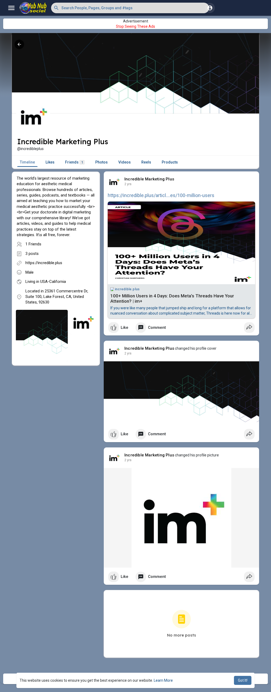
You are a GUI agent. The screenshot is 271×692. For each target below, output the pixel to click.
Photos (101, 162)
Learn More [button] (163, 680)
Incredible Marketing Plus (149, 179)
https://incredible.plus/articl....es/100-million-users (161, 195)
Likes (50, 162)
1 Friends (33, 244)
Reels (146, 162)
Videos (124, 162)
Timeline (27, 162)
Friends (74, 162)
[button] (130, 8)
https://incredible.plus (43, 262)
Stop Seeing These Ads (135, 26)
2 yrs (128, 184)
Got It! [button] (242, 680)
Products (170, 162)
